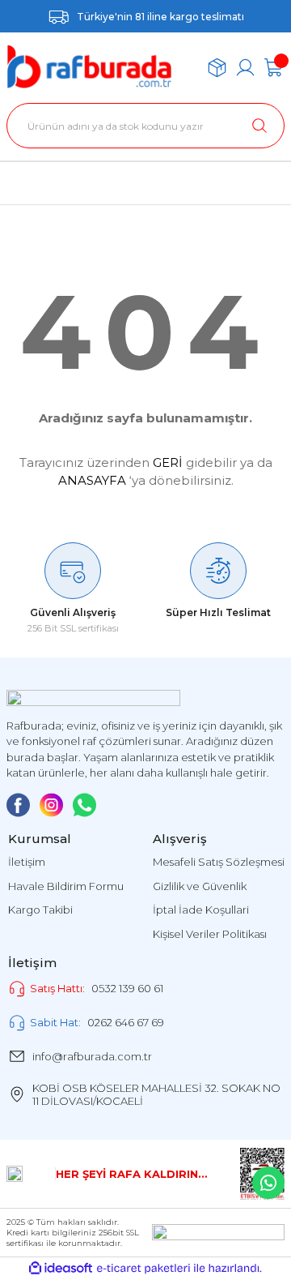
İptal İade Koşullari (201, 909)
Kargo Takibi (40, 909)
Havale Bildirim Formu (66, 886)
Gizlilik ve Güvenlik (200, 886)
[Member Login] (245, 68)
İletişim (26, 861)
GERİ (168, 462)
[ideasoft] (60, 1268)
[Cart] (274, 68)
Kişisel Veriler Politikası (210, 933)
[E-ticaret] (143, 1268)
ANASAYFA (92, 480)
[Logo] (89, 67)
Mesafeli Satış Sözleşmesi (219, 861)
